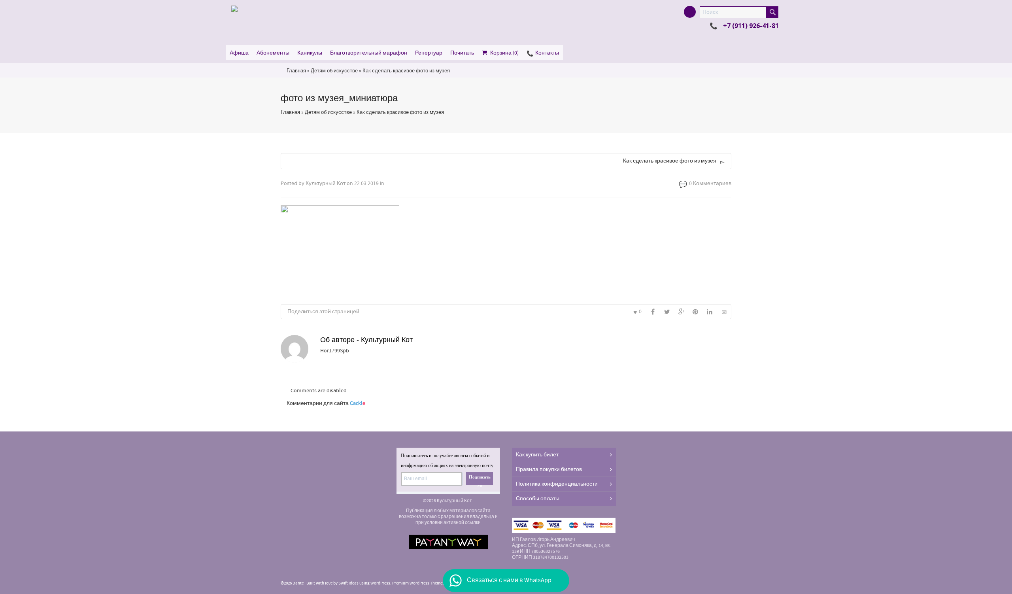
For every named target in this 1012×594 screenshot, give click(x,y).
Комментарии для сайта (326, 403)
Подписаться (480, 480)
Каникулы (309, 53)
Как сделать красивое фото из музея (406, 71)
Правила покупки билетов (549, 469)
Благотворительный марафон (368, 53)
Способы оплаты (537, 498)
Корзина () (504, 53)
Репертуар (428, 53)
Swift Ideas (348, 583)
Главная (296, 71)
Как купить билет (537, 454)
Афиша (239, 53)
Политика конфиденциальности (557, 484)
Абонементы (273, 53)
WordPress (380, 583)
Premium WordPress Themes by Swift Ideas (431, 583)
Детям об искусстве (334, 71)
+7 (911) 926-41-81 (751, 25)
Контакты (547, 53)
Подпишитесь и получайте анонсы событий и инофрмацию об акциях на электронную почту (447, 460)
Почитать (462, 53)
